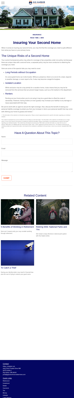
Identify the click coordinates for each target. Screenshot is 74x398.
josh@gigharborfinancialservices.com (14, 374)
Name (3, 136)
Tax (4, 390)
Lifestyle (5, 395)
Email (3, 148)
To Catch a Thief (8, 268)
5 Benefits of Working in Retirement (17, 227)
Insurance (6, 388)
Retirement (6, 381)
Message (4, 160)
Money (5, 393)
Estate (5, 386)
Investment (6, 383)
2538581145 (11, 366)
